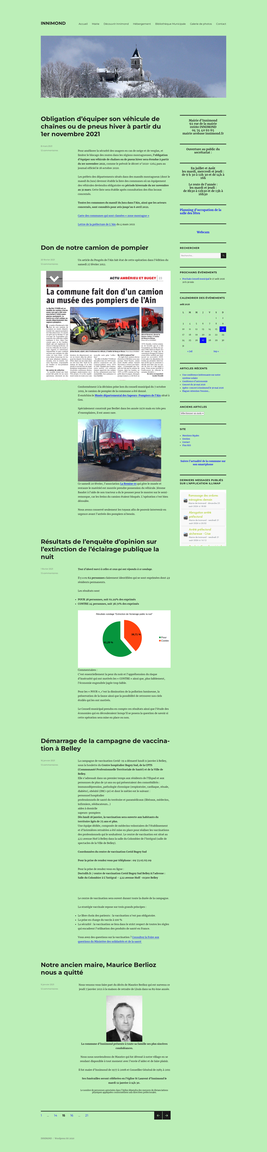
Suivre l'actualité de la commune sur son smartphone (203, 463)
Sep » (216, 351)
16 (73, 1115)
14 (56, 1115)
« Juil (189, 351)
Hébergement (142, 23)
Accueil (83, 23)
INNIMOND (53, 23)
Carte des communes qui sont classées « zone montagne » (113, 215)
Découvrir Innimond (116, 23)
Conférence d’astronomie (195, 381)
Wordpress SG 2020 (64, 1138)
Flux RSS (186, 445)
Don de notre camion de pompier (94, 247)
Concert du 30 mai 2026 (194, 384)
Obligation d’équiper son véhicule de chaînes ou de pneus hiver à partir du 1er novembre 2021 (101, 126)
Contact (221, 23)
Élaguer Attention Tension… (196, 391)
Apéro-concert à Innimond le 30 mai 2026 (203, 388)
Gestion (186, 439)
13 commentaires (49, 573)
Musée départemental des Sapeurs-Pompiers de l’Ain (128, 395)
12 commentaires (49, 150)
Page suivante (166, 1119)
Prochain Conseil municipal (195, 279)
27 (203, 340)
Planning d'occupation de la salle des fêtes (200, 211)
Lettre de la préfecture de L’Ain (97, 224)
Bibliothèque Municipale (170, 23)
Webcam (203, 232)
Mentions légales (190, 435)
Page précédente (157, 1119)
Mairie (95, 23)
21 (87, 1115)
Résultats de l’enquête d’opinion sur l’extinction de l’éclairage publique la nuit (100, 549)
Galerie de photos (201, 23)
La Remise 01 (128, 483)
